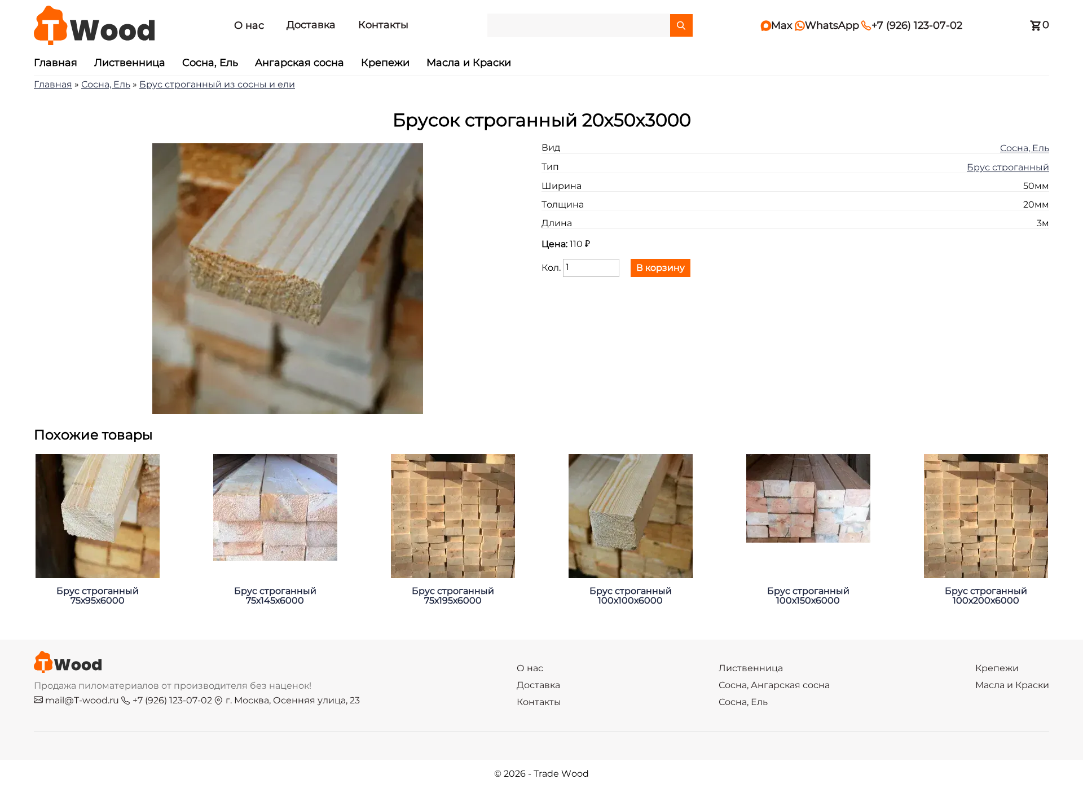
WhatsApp (827, 26)
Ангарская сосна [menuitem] (299, 63)
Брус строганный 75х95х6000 (97, 596)
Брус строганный (1008, 167)
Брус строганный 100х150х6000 (808, 596)
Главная (53, 84)
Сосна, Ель (105, 84)
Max (777, 26)
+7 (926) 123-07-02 (911, 26)
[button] (287, 411)
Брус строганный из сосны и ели (217, 84)
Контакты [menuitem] (383, 25)
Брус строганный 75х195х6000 (453, 596)
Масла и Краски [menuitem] (468, 63)
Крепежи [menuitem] (385, 63)
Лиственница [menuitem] (129, 63)
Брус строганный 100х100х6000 (630, 596)
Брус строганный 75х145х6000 (275, 596)
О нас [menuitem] (249, 26)
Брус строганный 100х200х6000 (986, 596)
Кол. (551, 267)
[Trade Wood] (94, 25)
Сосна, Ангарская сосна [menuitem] (774, 685)
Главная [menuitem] (55, 63)
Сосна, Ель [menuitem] (210, 63)
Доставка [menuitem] (311, 25)
